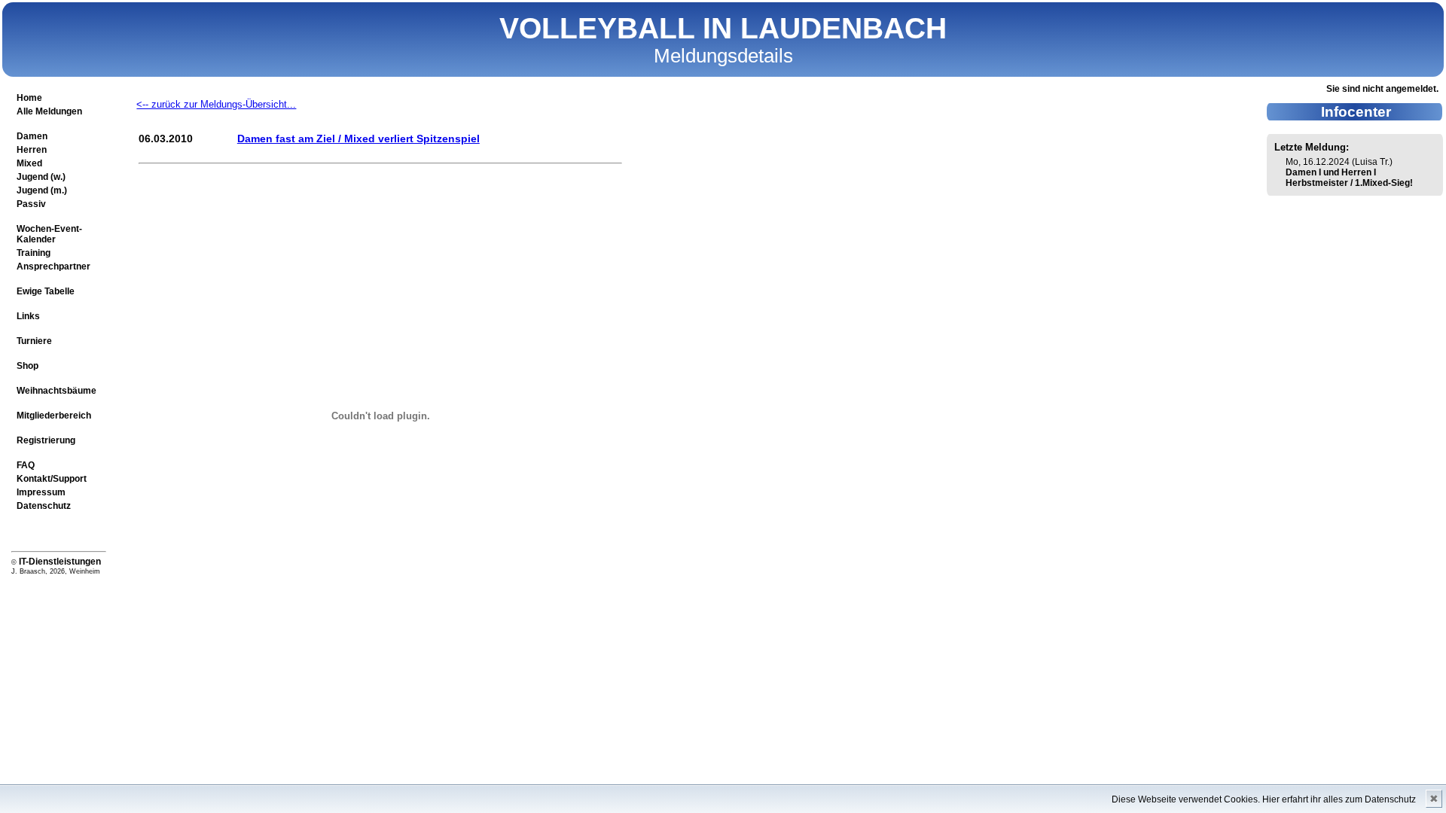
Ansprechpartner (53, 266)
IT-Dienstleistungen (60, 561)
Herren (32, 150)
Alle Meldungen (49, 111)
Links (28, 316)
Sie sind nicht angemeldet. (1382, 89)
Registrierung (46, 440)
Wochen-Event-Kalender (49, 234)
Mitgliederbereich (54, 415)
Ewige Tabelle (46, 291)
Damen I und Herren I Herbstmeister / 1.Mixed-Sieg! (1349, 177)
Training (33, 253)
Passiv (31, 204)
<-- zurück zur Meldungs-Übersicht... (216, 104)
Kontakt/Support (52, 478)
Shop (27, 366)
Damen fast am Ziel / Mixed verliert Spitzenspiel (358, 138)
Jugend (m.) (42, 190)
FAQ (26, 465)
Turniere (34, 341)
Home (29, 98)
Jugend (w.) (41, 177)
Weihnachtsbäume (56, 390)
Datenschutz (44, 506)
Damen (32, 136)
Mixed (29, 163)
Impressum (41, 492)
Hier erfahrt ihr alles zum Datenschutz (1339, 799)
